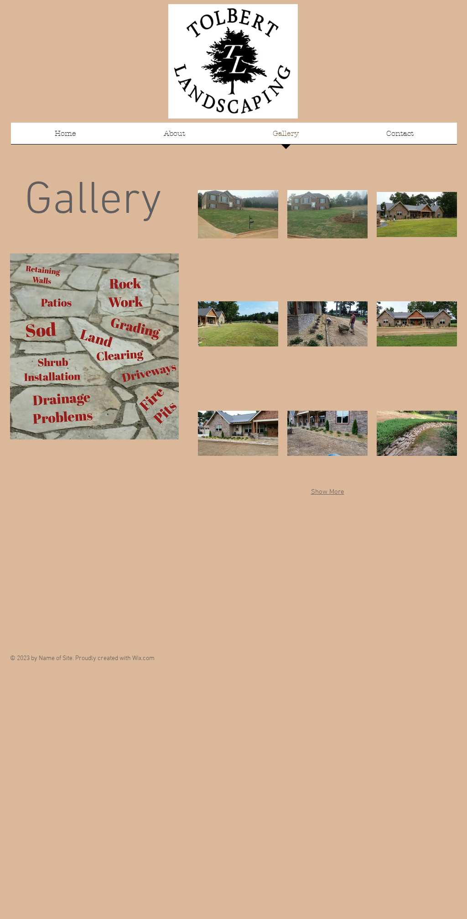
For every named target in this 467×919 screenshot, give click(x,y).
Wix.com (143, 658)
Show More (327, 492)
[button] (238, 214)
